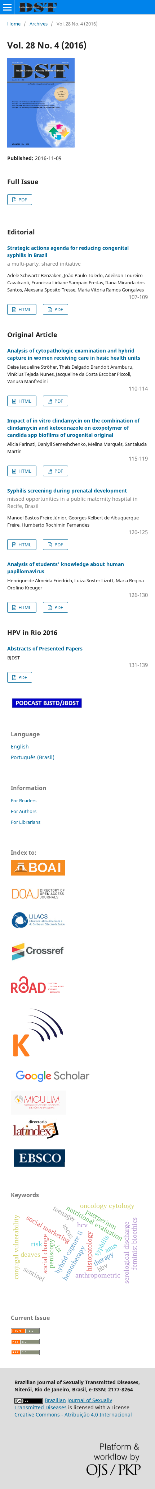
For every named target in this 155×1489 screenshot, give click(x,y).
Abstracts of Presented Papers (45, 648)
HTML (24, 309)
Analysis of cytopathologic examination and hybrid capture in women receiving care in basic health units (73, 354)
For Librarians (25, 822)
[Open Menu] (7, 7)
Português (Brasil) (32, 757)
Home (14, 23)
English (20, 746)
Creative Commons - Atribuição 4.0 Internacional (73, 1414)
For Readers (23, 800)
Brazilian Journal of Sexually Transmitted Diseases (63, 1404)
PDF (22, 199)
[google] (51, 1075)
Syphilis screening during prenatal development (72, 498)
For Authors (23, 811)
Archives (39, 23)
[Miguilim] (38, 1101)
